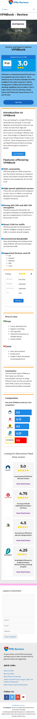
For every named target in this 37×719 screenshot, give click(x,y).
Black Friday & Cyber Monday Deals (16, 685)
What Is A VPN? (9, 671)
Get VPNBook (18, 154)
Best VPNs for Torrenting (12, 676)
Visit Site (18, 102)
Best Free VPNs (9, 674)
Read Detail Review (23, 484)
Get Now (18, 301)
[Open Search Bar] (34, 9)
